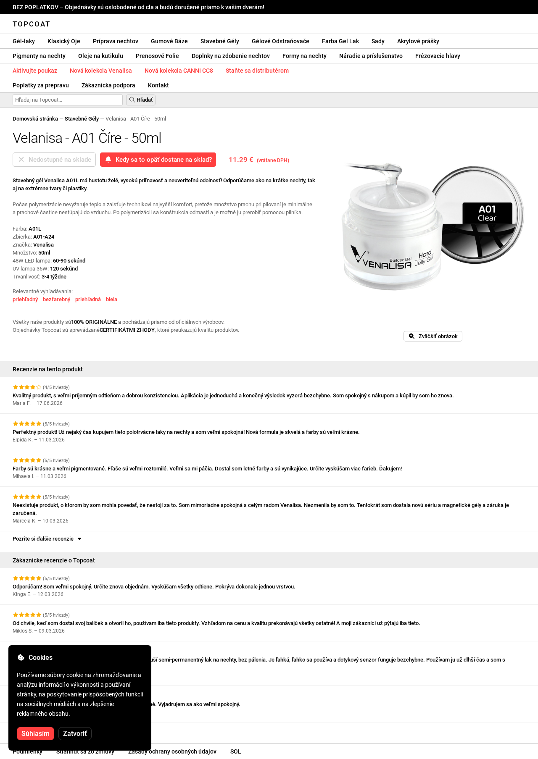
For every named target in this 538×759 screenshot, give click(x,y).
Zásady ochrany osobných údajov (172, 751)
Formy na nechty (304, 56)
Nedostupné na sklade (58, 159)
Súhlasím (35, 734)
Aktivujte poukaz (35, 70)
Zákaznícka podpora (108, 85)
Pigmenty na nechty (39, 56)
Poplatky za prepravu (41, 85)
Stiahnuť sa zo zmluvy (85, 751)
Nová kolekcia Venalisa (101, 70)
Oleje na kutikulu (100, 56)
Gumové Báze (169, 41)
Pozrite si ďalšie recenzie (44, 539)
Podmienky (27, 751)
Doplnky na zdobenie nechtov (231, 56)
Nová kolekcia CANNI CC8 (179, 70)
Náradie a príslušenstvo (371, 56)
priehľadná (88, 299)
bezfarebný (56, 299)
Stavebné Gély (219, 41)
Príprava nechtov (115, 41)
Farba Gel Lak (340, 41)
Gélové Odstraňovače (280, 41)
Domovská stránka (35, 119)
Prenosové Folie (157, 56)
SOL (235, 751)
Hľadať (144, 100)
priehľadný (25, 299)
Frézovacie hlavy (437, 56)
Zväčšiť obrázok (436, 336)
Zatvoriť (75, 734)
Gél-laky (24, 41)
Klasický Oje (63, 41)
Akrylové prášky (418, 41)
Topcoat (31, 24)
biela (111, 299)
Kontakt (158, 85)
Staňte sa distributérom (257, 70)
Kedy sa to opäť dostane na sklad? (162, 159)
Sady (378, 41)
